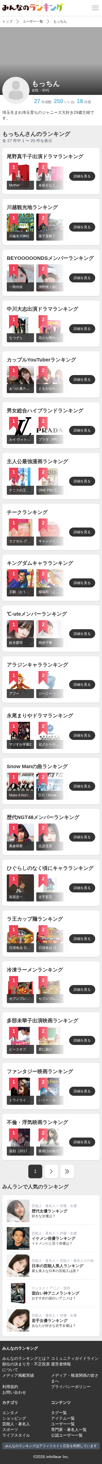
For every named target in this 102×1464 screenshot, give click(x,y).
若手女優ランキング (49, 1320)
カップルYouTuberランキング (41, 360)
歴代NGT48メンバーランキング (43, 817)
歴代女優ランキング (49, 1211)
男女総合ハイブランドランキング (45, 410)
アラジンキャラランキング (37, 665)
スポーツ (10, 1429)
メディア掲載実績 (18, 1375)
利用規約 (10, 1386)
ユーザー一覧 (33, 21)
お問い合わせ (14, 1392)
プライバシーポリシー (71, 1386)
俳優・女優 (68, 1206)
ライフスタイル (16, 1435)
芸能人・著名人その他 (77, 1261)
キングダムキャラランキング (40, 563)
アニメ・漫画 (60, 1288)
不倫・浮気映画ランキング (37, 1122)
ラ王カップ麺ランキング (35, 919)
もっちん (60, 21)
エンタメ (38, 1288)
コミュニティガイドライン (75, 1358)
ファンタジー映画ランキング (40, 1071)
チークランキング (27, 512)
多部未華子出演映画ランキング (42, 1020)
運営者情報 (61, 1364)
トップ (7, 21)
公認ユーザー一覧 (67, 1435)
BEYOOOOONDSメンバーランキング (50, 258)
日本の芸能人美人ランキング (57, 1265)
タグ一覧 (59, 1412)
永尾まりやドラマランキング (40, 715)
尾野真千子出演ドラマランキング (45, 156)
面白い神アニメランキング (55, 1293)
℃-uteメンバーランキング (37, 614)
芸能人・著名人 (44, 1206)
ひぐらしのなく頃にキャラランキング (50, 868)
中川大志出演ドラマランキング (42, 309)
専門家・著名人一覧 (69, 1429)
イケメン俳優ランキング (53, 1238)
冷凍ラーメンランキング (35, 970)
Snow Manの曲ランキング (37, 766)
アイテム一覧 (63, 1418)
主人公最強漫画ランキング (37, 461)
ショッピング (14, 1418)
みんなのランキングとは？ (26, 1358)
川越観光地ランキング (32, 207)
